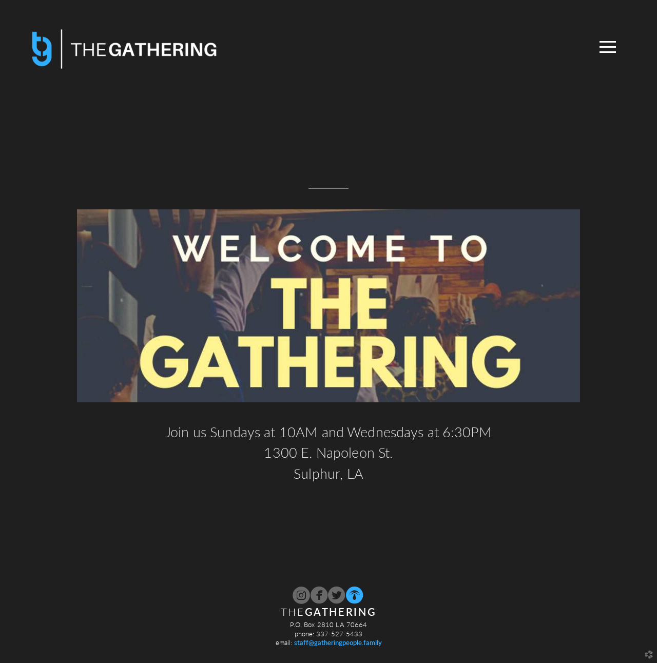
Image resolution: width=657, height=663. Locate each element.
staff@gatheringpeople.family (338, 643)
